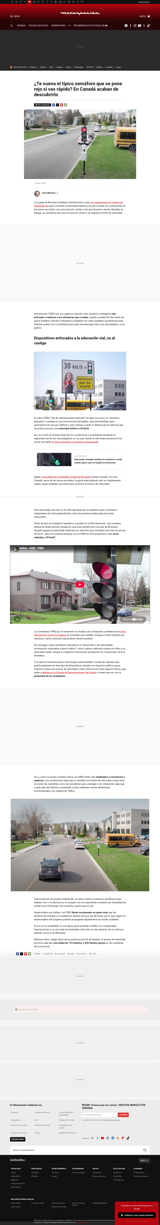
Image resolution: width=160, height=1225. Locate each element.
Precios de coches (42, 1125)
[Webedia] (18, 1159)
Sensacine (55, 1173)
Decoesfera (117, 1176)
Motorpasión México (100, 1203)
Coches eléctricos (42, 1112)
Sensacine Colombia (59, 1207)
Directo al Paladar (78, 1173)
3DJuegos (34, 1173)
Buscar (145, 1150)
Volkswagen (78, 67)
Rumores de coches (19, 1125)
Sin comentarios (44, 105)
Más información (82, 1222)
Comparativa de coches (65, 1126)
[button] (50, 193)
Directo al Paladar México (78, 1204)
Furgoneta (108, 67)
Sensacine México (58, 1203)
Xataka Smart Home (18, 1183)
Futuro (37, 1133)
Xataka (13, 1173)
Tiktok (148, 25)
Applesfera (14, 1180)
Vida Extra (34, 1176)
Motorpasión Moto (99, 1176)
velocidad (61, 954)
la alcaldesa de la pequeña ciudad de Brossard (65, 476)
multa (93, 954)
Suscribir (123, 1115)
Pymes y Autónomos (141, 1176)
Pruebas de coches (67, 1120)
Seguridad (48, 954)
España (99, 67)
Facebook (130, 25)
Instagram (135, 25)
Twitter (144, 25)
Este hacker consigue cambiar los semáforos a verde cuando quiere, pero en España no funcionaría (98, 461)
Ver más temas (17, 1139)
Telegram (126, 25)
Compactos (15, 1120)
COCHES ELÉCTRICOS (38, 25)
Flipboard (61, 104)
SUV (36, 1120)
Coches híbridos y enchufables (66, 1113)
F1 (69, 25)
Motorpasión (80, 12)
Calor (51, 67)
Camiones (32, 67)
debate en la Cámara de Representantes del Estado (69, 672)
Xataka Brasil (15, 1207)
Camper (43, 67)
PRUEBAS (21, 25)
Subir (142, 1160)
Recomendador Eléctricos (88, 25)
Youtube (139, 25)
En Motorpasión (80, 456)
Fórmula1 (15, 1112)
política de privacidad (112, 1120)
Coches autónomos (19, 1133)
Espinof (54, 1176)
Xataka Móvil (15, 1176)
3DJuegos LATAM (37, 1203)
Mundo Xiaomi (16, 1187)
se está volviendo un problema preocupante (75, 442)
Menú (17, 16)
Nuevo (143, 16)
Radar (71, 954)
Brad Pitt (90, 67)
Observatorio (58, 25)
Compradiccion (118, 1180)
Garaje (118, 67)
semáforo (83, 954)
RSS (118, 1138)
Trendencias (117, 1173)
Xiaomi (68, 67)
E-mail (65, 104)
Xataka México (16, 1203)
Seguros (59, 67)
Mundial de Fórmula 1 (68, 1133)
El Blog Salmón (139, 1173)
